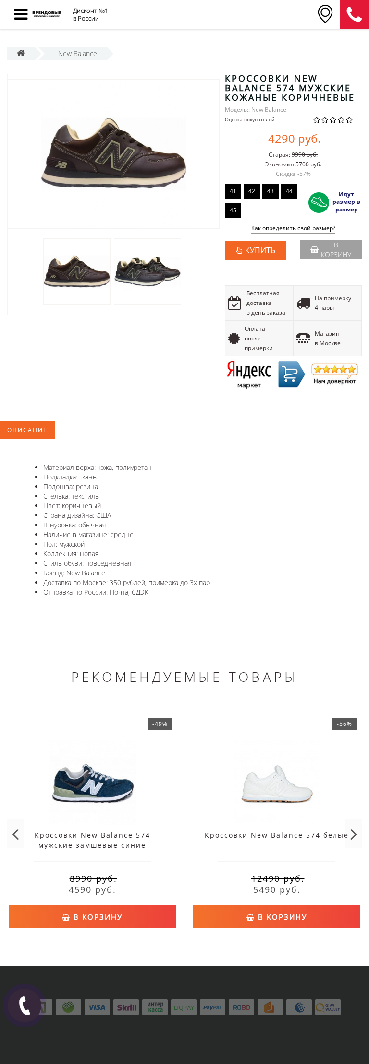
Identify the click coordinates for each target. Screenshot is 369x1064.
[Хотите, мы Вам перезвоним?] (24, 1005)
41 (233, 191)
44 (289, 191)
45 (233, 210)
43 (270, 191)
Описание (27, 430)
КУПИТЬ (260, 250)
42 (251, 191)
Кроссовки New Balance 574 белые (277, 835)
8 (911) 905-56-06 (354, 14)
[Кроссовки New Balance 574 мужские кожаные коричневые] (114, 154)
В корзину (336, 249)
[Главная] (21, 53)
